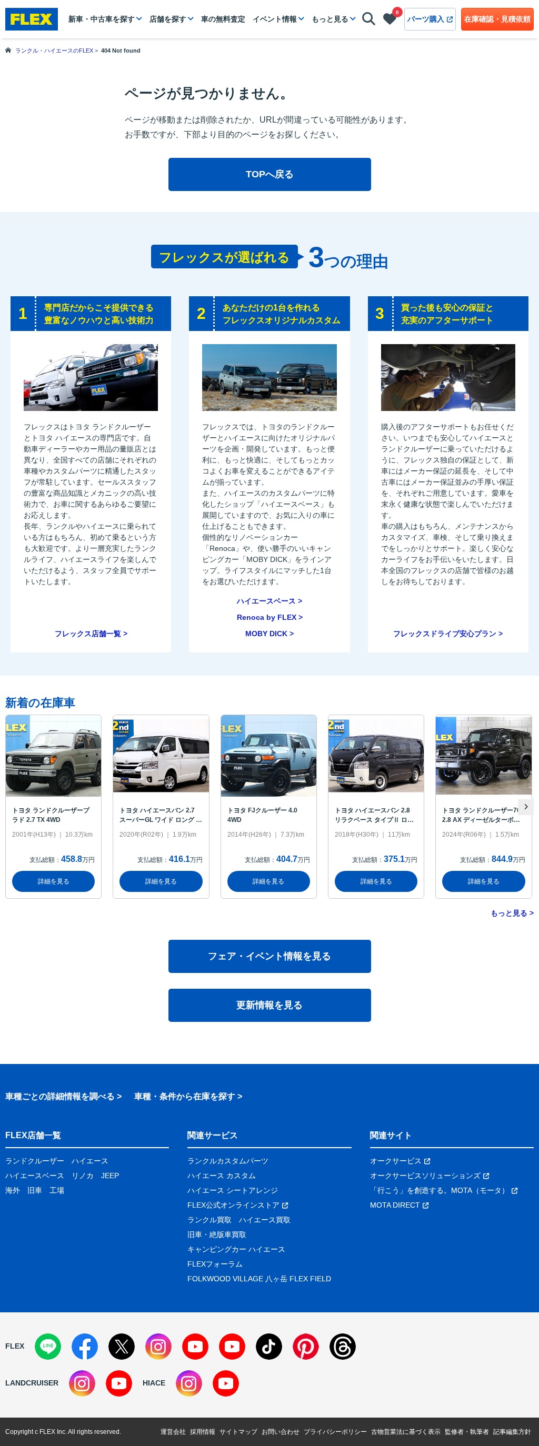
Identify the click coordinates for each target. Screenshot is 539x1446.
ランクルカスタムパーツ (227, 1161)
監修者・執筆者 (467, 1431)
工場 (56, 1190)
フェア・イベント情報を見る (269, 956)
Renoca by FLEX (266, 617)
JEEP (110, 1175)
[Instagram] (158, 1346)
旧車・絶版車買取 (216, 1234)
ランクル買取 (209, 1220)
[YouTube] (195, 1346)
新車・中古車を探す (101, 19)
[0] (389, 21)
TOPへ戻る (270, 174)
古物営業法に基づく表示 (406, 1431)
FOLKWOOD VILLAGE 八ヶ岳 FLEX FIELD (259, 1278)
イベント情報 (275, 19)
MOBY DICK (266, 633)
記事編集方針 (512, 1431)
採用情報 (202, 1431)
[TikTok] (269, 1346)
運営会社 (173, 1431)
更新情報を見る (269, 1005)
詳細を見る (53, 881)
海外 (12, 1190)
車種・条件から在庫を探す (184, 1096)
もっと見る (330, 19)
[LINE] (48, 1346)
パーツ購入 (425, 19)
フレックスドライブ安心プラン (444, 633)
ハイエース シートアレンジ (232, 1190)
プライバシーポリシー (335, 1431)
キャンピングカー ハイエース (236, 1249)
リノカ (83, 1175)
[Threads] (343, 1346)
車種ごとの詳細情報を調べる (60, 1096)
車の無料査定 (223, 19)
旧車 (34, 1190)
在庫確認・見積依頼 (497, 19)
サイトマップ (238, 1431)
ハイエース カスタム (221, 1175)
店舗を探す (167, 19)
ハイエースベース (266, 601)
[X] (121, 1346)
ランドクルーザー (34, 1161)
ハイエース (90, 1161)
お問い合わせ (281, 1431)
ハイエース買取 (265, 1220)
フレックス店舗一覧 (88, 633)
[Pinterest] (306, 1346)
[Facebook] (85, 1346)
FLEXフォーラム (215, 1264)
